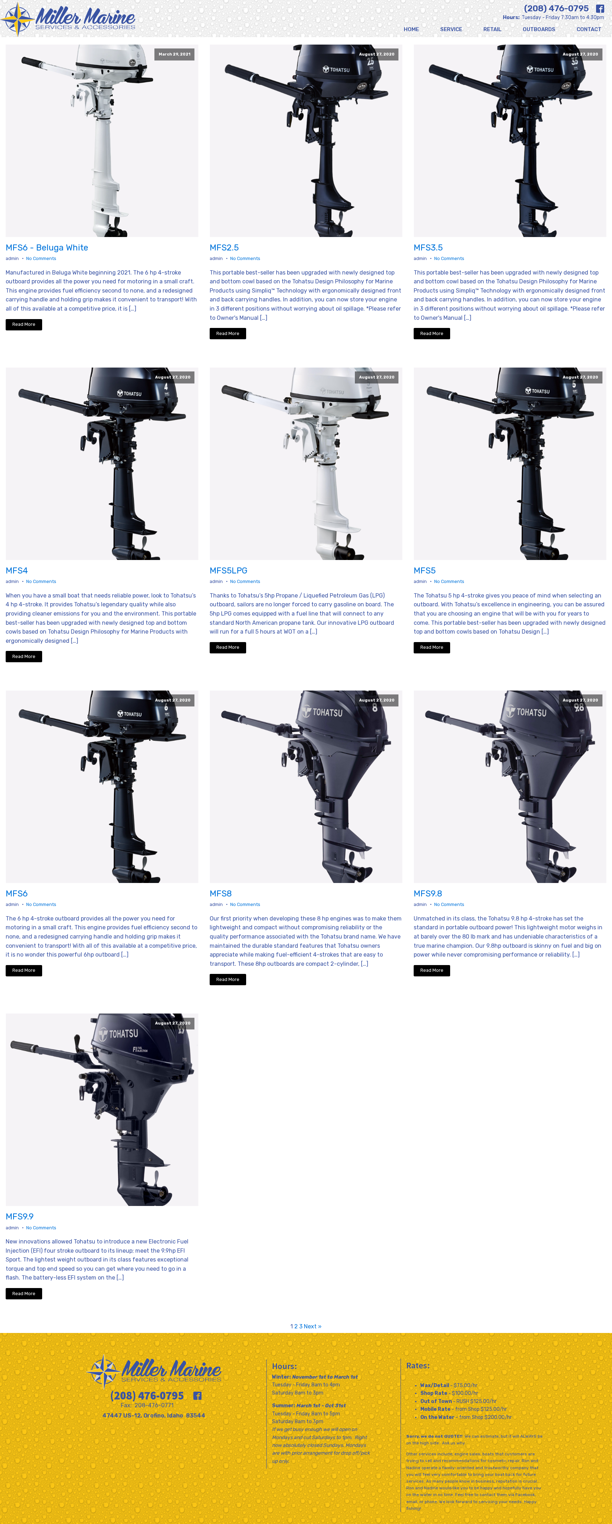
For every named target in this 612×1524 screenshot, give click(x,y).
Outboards (539, 29)
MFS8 (221, 894)
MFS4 (17, 571)
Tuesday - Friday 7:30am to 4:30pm (553, 18)
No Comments (41, 258)
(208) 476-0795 (556, 8)
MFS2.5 (224, 248)
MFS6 (17, 894)
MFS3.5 (428, 248)
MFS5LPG (229, 571)
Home (411, 29)
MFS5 (425, 571)
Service (451, 29)
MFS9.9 (20, 1217)
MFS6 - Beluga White (47, 248)
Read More (23, 324)
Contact (589, 29)
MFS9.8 (428, 894)
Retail (492, 29)
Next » (313, 1326)
